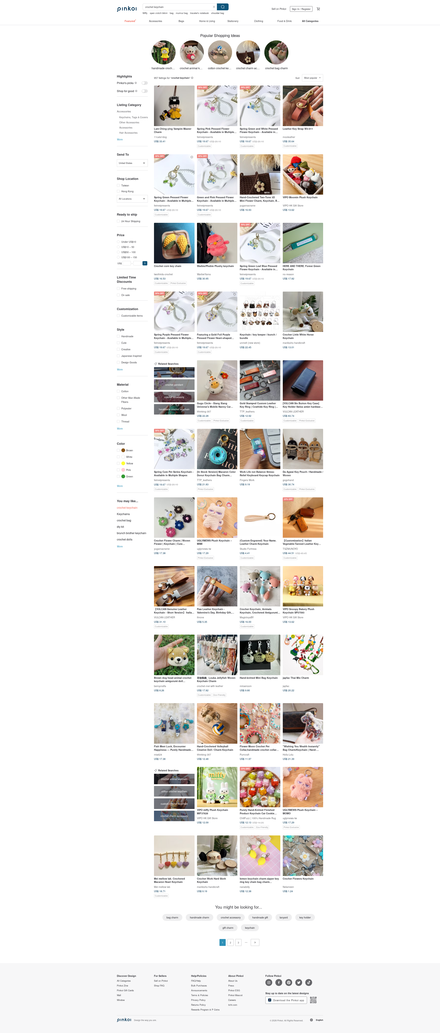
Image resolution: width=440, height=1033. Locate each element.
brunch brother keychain (131, 533)
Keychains (123, 514)
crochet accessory (231, 917)
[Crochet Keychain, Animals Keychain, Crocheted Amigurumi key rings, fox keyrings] (260, 586)
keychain (250, 927)
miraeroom (246, 686)
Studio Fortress (248, 548)
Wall (119, 995)
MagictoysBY (247, 617)
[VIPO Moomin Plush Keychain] (303, 174)
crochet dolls (124, 539)
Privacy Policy (198, 1000)
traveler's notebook (199, 13)
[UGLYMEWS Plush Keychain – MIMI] (217, 517)
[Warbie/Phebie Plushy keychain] (217, 243)
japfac (286, 686)
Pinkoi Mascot (235, 995)
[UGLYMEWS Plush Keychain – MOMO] (303, 787)
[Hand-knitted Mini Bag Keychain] (260, 655)
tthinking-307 (204, 411)
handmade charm (199, 917)
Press (231, 985)
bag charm (172, 917)
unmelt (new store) (250, 342)
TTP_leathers (247, 411)
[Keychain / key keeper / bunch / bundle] (260, 312)
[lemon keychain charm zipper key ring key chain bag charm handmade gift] (260, 855)
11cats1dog (160, 136)
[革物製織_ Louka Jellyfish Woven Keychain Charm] (217, 655)
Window (121, 1000)
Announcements (199, 990)
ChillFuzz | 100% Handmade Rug (258, 818)
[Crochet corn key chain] (174, 243)
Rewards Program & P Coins (205, 1009)
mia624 (158, 754)
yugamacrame (247, 205)
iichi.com (232, 1005)
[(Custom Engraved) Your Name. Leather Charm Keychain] (260, 517)
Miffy (145, 13)
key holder (305, 917)
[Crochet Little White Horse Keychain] (303, 312)
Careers (232, 1000)
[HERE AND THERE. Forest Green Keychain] (303, 243)
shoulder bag (217, 13)
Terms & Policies (199, 995)
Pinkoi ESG (234, 990)
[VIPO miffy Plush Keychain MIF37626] (217, 787)
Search (223, 6)
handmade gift (260, 917)
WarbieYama (204, 274)
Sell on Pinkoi (279, 8)
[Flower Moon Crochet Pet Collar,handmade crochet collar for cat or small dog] (260, 723)
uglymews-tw (204, 548)
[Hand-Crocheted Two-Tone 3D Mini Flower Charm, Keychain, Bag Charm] (260, 174)
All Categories (124, 981)
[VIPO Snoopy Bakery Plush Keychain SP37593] (303, 586)
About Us (233, 981)
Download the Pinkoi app (288, 1000)
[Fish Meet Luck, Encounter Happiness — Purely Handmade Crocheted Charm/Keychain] (174, 723)
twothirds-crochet (163, 274)
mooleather (289, 136)
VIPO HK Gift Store (293, 205)
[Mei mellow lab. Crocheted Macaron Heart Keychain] (174, 855)
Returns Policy (198, 1005)
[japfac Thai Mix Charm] (303, 655)
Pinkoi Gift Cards (125, 990)
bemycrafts (160, 686)
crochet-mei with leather (210, 686)
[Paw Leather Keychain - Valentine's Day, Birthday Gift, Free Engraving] (217, 586)
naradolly (245, 886)
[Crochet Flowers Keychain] (303, 855)
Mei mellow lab (162, 886)
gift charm (228, 927)
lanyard (284, 917)
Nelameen (288, 886)
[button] (144, 263)
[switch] (132, 83)
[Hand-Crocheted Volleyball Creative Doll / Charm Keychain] (217, 723)
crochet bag (124, 520)
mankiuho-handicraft (294, 342)
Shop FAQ (159, 985)
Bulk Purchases (199, 985)
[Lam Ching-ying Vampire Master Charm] (174, 106)
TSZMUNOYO (290, 548)
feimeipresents (205, 136)
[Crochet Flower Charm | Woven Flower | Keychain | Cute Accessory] (174, 517)
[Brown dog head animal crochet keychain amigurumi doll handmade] (174, 655)
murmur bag (182, 13)
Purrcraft (244, 754)
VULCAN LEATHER (293, 411)
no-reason (288, 274)
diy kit (120, 527)
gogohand (288, 480)
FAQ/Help (196, 981)
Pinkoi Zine (122, 985)
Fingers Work (247, 480)
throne (200, 617)
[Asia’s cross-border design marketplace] (126, 9)
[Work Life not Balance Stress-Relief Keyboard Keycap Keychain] (260, 449)
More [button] (120, 139)
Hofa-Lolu (288, 754)
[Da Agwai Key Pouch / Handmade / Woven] (303, 449)
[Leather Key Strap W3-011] (303, 106)
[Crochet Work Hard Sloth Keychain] (217, 855)
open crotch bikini (158, 13)
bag (171, 13)
